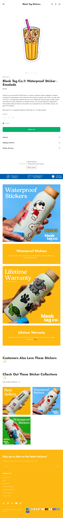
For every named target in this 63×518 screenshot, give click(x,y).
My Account (6, 477)
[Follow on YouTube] (16, 503)
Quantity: (5, 114)
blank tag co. (6, 77)
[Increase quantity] (12, 118)
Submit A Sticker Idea (9, 490)
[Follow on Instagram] (8, 503)
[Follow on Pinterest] (12, 503)
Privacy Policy (6, 496)
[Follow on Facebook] (4, 503)
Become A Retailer (8, 486)
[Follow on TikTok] (20, 503)
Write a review (32, 167)
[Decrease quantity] (5, 118)
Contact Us (6, 483)
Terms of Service (7, 493)
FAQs (4, 480)
